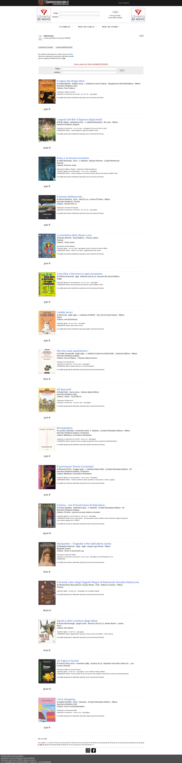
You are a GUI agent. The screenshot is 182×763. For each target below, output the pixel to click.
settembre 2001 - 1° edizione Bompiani (86, 122)
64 (55, 745)
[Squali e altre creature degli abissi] (47, 643)
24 (83, 742)
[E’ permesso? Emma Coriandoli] (47, 489)
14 (65, 742)
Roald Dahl (63, 392)
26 (87, 742)
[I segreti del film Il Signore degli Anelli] (47, 142)
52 (137, 742)
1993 (77, 276)
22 (80, 742)
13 (63, 742)
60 (47, 745)
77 (81, 745)
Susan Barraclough (67, 623)
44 (122, 742)
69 (65, 745)
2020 (75, 199)
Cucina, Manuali (63, 666)
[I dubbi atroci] (47, 334)
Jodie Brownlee (65, 161)
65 (57, 745)
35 (105, 742)
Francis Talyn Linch (67, 663)
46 (126, 742)
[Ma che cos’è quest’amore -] (47, 373)
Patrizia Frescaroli (66, 276)
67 (61, 745)
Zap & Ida (63, 315)
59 (45, 745)
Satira (59, 317)
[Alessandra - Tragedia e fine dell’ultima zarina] (47, 566)
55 (143, 742)
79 (85, 745)
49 (132, 742)
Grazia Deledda (65, 508)
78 (83, 745)
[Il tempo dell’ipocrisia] (47, 219)
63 (53, 745)
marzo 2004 (74, 392)
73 (73, 745)
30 (95, 742)
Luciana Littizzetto (66, 431)
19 (74, 742)
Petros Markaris (65, 199)
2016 (97, 585)
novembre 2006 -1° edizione (87, 431)
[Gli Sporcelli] (47, 411)
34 (103, 742)
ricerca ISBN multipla (115, 17)
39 (112, 742)
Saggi (59, 279)
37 (108, 742)
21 (78, 742)
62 (51, 745)
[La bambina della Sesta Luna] (47, 257)
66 (59, 745)
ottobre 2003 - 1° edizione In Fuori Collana (89, 83)
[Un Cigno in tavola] (47, 683)
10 (58, 742)
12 (61, 742)
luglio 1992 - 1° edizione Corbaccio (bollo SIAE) (94, 353)
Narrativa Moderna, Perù (67, 86)
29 (93, 742)
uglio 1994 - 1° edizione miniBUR (81, 315)
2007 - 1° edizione (80, 161)
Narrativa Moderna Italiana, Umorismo (73, 433)
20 (76, 742)
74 (75, 745)
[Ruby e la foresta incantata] (47, 180)
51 (135, 742)
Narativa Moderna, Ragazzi (68, 124)
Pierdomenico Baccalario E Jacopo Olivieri (76, 585)
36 (107, 742)
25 (85, 742)
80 (87, 745)
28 (91, 742)
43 (120, 742)
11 (59, 742)
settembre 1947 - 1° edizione (85, 508)
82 (91, 745)
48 (130, 742)
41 (116, 742)
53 (139, 742)
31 (97, 742)
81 (89, 745)
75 (77, 745)
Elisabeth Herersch (67, 546)
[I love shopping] (47, 721)
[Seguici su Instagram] (88, 752)
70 (67, 745)
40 (114, 742)
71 (69, 745)
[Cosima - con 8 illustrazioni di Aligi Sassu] (47, 527)
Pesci (59, 626)
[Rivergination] (47, 450)
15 (66, 742)
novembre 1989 (82, 663)
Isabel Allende (65, 83)
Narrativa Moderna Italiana (68, 356)
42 (118, 742)
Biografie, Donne (64, 548)
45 (124, 742)
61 (49, 745)
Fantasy (60, 163)
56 (38, 745)
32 (99, 742)
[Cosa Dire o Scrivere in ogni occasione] (47, 296)
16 (68, 742)
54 (141, 742)
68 (63, 745)
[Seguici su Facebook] (93, 752)
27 (89, 742)
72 (71, 745)
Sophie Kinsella (65, 702)
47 (128, 742)
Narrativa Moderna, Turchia (68, 201)
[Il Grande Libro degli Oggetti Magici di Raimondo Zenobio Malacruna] (47, 604)
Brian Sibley (64, 122)
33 (101, 742)
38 (110, 742)
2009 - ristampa (79, 702)
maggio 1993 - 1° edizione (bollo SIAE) (88, 469)
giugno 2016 (81, 623)
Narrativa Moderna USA (67, 394)
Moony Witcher (65, 238)
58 (43, 745)
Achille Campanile (66, 353)
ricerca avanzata (115, 15)
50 (134, 742)
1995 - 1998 (81, 546)
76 (79, 745)
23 (82, 742)
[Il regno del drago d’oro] (47, 103)
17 (70, 742)
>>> (93, 745)
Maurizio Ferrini (65, 469)
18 (72, 742)
